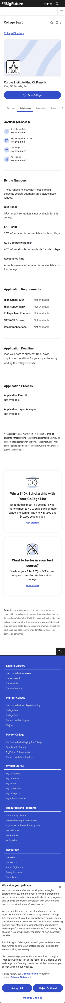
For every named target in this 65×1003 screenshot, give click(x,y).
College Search (14, 22)
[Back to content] (23, 450)
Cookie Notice (30, 973)
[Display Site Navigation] (61, 11)
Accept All (17, 988)
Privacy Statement (20, 977)
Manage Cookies (32, 997)
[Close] (60, 886)
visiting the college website (20, 363)
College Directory (14, 33)
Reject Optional (48, 988)
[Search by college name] (51, 22)
